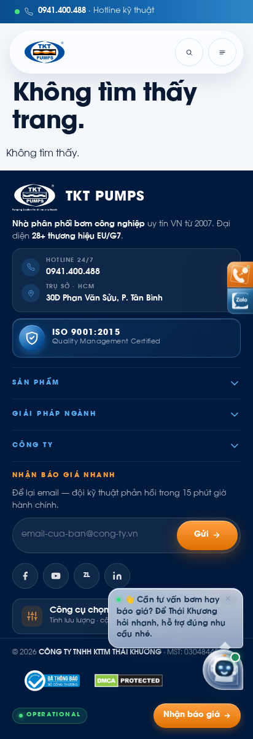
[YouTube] (56, 576)
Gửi (201, 534)
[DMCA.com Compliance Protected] (128, 681)
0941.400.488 (73, 272)
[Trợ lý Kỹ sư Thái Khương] (223, 669)
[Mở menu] (222, 52)
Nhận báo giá (191, 715)
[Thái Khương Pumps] (44, 52)
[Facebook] (25, 576)
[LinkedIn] (117, 576)
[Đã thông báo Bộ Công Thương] (52, 681)
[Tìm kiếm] (189, 52)
